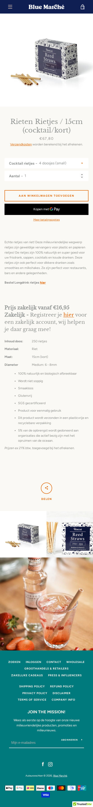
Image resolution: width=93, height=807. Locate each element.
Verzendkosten (21, 144)
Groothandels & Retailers (46, 668)
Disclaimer (62, 693)
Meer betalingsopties (46, 219)
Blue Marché (60, 775)
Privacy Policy (34, 693)
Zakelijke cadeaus (27, 675)
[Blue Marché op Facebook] (43, 764)
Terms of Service (32, 699)
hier (43, 283)
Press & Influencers (65, 675)
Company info (63, 699)
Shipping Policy (32, 686)
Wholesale (75, 662)
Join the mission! (46, 711)
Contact (53, 662)
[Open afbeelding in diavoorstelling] (46, 60)
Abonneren (69, 739)
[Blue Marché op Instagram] (50, 764)
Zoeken (14, 662)
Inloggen (33, 662)
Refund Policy (62, 686)
